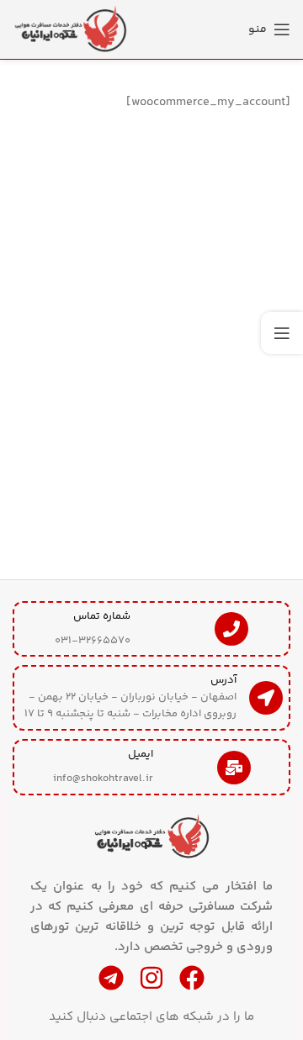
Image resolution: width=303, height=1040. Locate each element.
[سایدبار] (282, 333)
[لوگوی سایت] (71, 29)
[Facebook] (192, 977)
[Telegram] (111, 977)
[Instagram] (151, 977)
